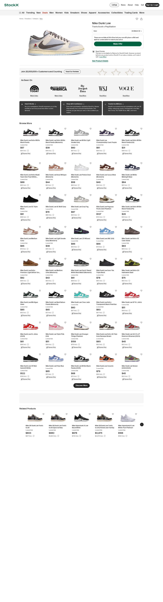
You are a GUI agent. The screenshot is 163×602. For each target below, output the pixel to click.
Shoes (84, 12)
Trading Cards (131, 12)
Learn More (102, 57)
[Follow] (40, 129)
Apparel (92, 12)
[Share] (141, 19)
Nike (41, 19)
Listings (114, 5)
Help (137, 5)
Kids (66, 12)
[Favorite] (137, 19)
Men (51, 12)
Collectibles (117, 12)
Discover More (81, 385)
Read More (82, 96)
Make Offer (117, 44)
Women (59, 12)
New (38, 12)
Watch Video (34, 96)
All (23, 12)
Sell (142, 5)
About (131, 5)
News (123, 5)
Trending (30, 12)
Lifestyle (35, 19)
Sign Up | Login (152, 5)
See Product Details (100, 61)
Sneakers (74, 12)
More (141, 12)
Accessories (104, 12)
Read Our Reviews (71, 71)
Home (21, 19)
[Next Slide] (142, 424)
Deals (45, 12)
